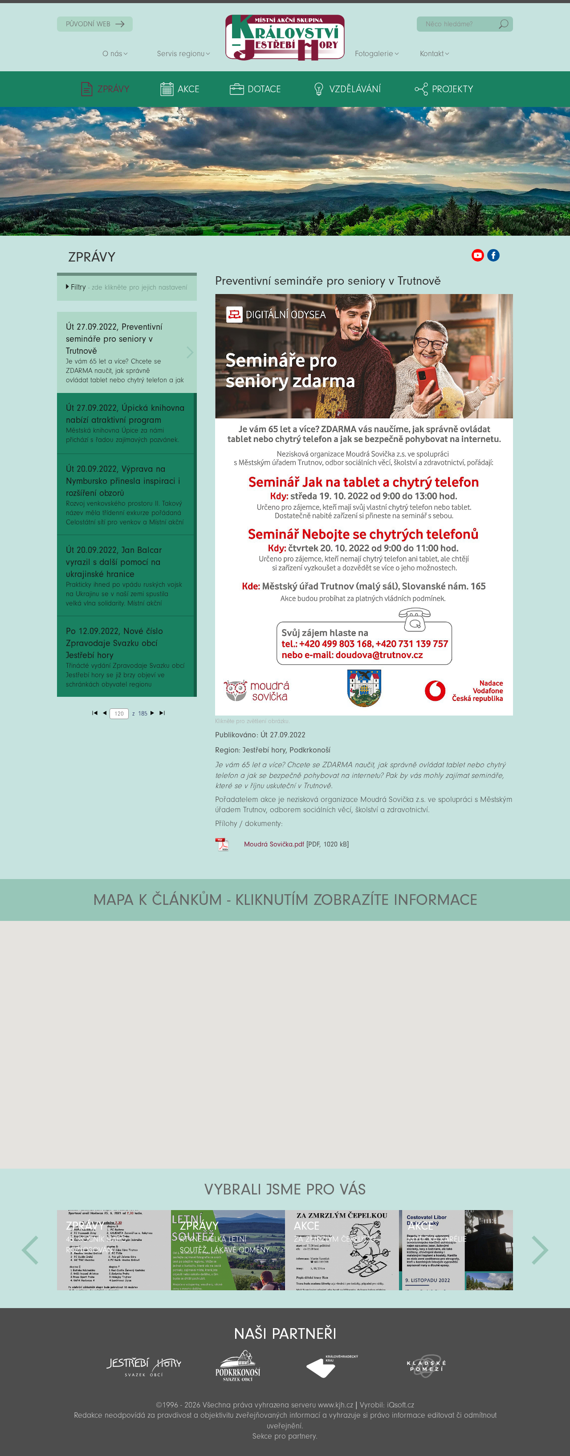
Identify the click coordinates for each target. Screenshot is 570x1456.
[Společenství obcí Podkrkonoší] (238, 1363)
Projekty (452, 89)
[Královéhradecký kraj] (332, 1361)
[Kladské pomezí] (426, 1362)
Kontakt (432, 53)
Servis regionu (180, 53)
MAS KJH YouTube (478, 255)
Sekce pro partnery (284, 1436)
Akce (189, 89)
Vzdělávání (355, 89)
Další (540, 1250)
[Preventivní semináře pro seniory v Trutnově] (364, 713)
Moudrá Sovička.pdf (274, 844)
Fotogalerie (374, 53)
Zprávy (113, 89)
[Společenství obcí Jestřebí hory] (144, 1361)
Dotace (264, 89)
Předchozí (29, 1250)
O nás (112, 53)
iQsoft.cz (400, 1405)
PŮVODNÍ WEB (88, 24)
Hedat (504, 24)
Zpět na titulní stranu (285, 37)
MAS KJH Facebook (493, 255)
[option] (114, 1250)
